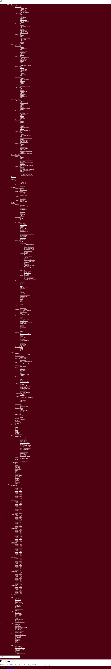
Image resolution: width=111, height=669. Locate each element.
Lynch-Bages (18, 632)
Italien (12, 352)
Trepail (21, 304)
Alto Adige (22, 395)
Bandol (21, 331)
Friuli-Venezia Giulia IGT (26, 361)
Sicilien (17, 376)
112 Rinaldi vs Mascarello (26, 175)
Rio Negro (22, 186)
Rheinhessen (18, 433)
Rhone (17, 332)
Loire (16, 315)
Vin (7, 178)
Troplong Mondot (19, 653)
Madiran (22, 350)
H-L (12, 623)
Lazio (16, 362)
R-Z (12, 645)
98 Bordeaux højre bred (26, 153)
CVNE (17, 610)
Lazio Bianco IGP (24, 363)
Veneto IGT (23, 401)
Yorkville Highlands (25, 456)
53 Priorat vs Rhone (25, 86)
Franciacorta (23, 366)
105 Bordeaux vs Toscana (26, 165)
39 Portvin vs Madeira (25, 65)
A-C (12, 597)
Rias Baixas (22, 419)
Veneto (17, 396)
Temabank (13, 177)
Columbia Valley (24, 461)
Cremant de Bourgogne (30, 279)
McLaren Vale (23, 195)
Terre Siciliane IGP (24, 382)
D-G (12, 611)
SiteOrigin (10, 668)
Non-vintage (14, 594)
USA (12, 435)
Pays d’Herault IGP (24, 314)
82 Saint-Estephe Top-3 (26, 130)
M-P (12, 633)
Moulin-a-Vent (23, 221)
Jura (16, 305)
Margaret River (23, 201)
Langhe (22, 375)
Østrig (16, 483)
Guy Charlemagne (19, 622)
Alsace (17, 204)
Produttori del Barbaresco (21, 644)
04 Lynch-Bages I (24, 12)
